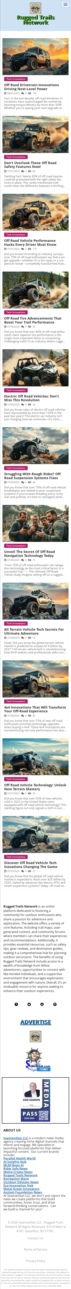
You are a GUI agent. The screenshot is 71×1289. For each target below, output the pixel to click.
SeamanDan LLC (15, 1138)
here (59, 1285)
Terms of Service (35, 1249)
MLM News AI (13, 1165)
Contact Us (35, 1238)
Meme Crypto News (18, 1172)
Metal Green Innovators (21, 1189)
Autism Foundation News (22, 1192)
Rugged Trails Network (20, 1175)
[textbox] (35, 20)
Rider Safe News (15, 1168)
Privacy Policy (35, 1261)
